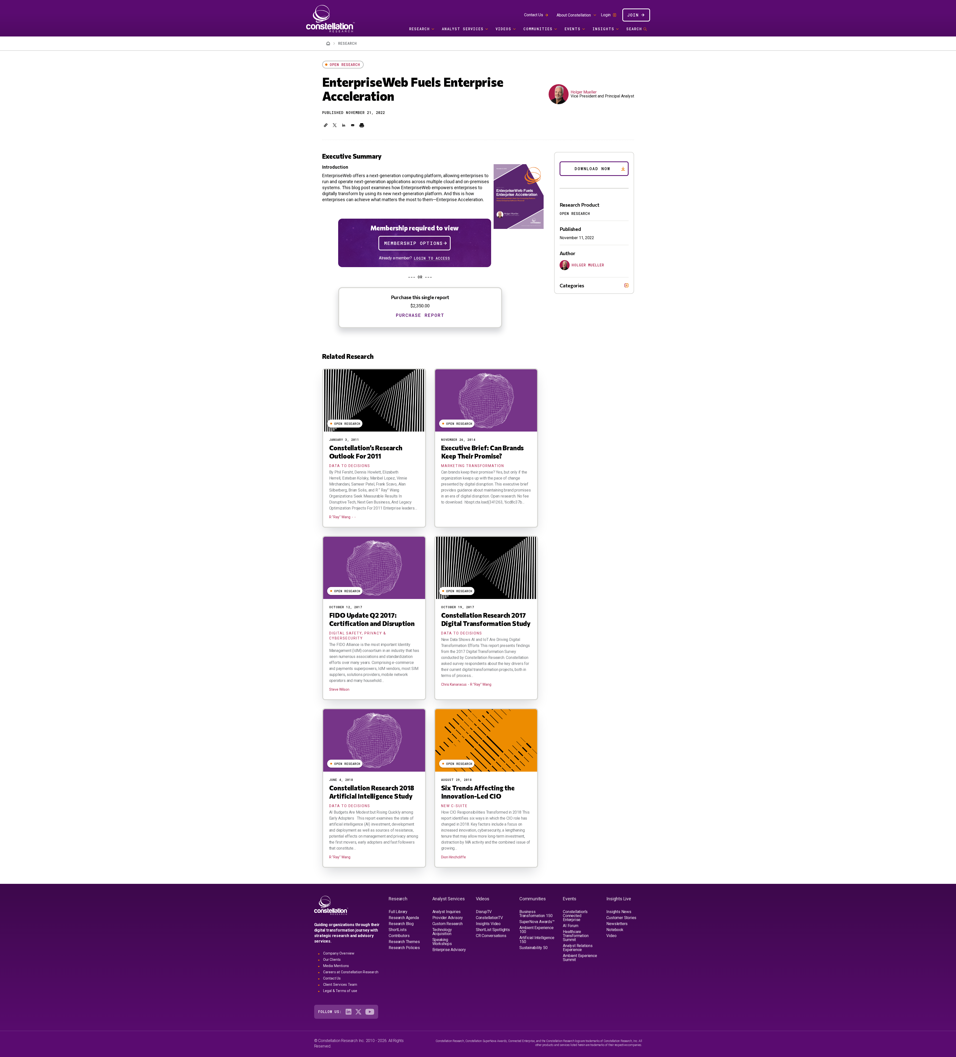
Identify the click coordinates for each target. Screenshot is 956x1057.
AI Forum (570, 925)
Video (611, 935)
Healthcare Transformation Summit (575, 935)
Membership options (413, 243)
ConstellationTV (489, 917)
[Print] (361, 125)
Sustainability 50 (533, 947)
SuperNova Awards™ (537, 921)
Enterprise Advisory (449, 949)
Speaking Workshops (442, 941)
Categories (572, 285)
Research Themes (404, 941)
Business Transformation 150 (535, 913)
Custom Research (447, 923)
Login (606, 15)
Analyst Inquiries (446, 911)
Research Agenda (404, 917)
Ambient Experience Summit (580, 957)
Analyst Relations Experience (578, 947)
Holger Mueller (584, 92)
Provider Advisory (447, 917)
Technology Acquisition (442, 931)
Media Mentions (336, 966)
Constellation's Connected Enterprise (575, 915)
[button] (325, 125)
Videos (503, 28)
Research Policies (404, 947)
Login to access (432, 258)
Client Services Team (340, 985)
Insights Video (488, 923)
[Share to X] (334, 125)
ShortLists (397, 929)
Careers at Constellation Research (351, 972)
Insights (603, 28)
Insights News (618, 911)
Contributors (399, 935)
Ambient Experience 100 (536, 929)
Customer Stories (621, 917)
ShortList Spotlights (493, 929)
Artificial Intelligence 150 (536, 939)
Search (634, 28)
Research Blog (401, 923)
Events (573, 28)
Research (419, 28)
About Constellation (574, 15)
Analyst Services (463, 28)
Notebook (614, 929)
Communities (538, 28)
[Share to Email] (352, 125)
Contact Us (533, 14)
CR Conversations (491, 935)
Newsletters (617, 923)
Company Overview (339, 953)
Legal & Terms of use (340, 991)
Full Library (398, 911)
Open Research (345, 64)
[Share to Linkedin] (343, 125)
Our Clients (332, 960)
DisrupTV (484, 911)
